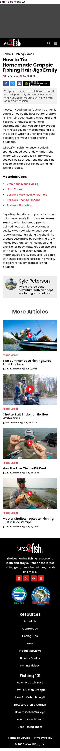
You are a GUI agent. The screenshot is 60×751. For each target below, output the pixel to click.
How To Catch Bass (30, 682)
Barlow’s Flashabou (19, 205)
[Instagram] (41, 578)
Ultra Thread (15, 189)
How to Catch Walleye (30, 712)
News (30, 643)
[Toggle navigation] (55, 42)
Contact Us (30, 629)
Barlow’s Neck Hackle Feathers (27, 195)
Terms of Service (19, 738)
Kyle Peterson (34, 281)
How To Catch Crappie (30, 690)
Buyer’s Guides (30, 658)
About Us (30, 621)
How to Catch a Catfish (30, 705)
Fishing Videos (24, 54)
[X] (26, 578)
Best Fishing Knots (30, 727)
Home (7, 54)
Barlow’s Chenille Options (23, 200)
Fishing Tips (30, 636)
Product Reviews (30, 651)
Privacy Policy (43, 738)
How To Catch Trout (30, 719)
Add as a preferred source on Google (38, 84)
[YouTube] (34, 578)
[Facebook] (19, 578)
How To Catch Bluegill (30, 697)
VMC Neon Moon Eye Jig (23, 184)
